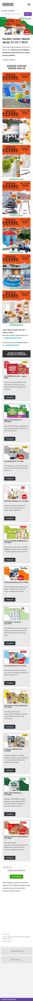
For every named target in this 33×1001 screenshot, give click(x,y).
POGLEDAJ (9, 397)
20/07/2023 (6, 934)
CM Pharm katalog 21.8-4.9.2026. (16, 501)
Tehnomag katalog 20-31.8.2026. (16, 582)
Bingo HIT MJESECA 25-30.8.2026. (13, 420)
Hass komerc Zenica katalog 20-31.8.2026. (16, 706)
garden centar (7, 941)
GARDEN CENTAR (12, 345)
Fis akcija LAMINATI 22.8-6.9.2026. (13, 750)
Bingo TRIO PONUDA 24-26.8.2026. (13, 793)
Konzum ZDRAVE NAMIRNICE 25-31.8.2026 (16, 541)
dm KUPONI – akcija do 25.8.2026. (12, 623)
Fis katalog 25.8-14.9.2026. (14, 461)
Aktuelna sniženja (13, 937)
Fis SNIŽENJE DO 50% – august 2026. (15, 377)
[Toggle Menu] (29, 4)
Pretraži (27, 14)
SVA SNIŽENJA (16, 876)
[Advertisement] (16, 911)
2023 (5, 937)
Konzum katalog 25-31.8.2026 (15, 666)
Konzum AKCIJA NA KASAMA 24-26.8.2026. (16, 837)
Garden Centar (6, 938)
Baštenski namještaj (24, 937)
